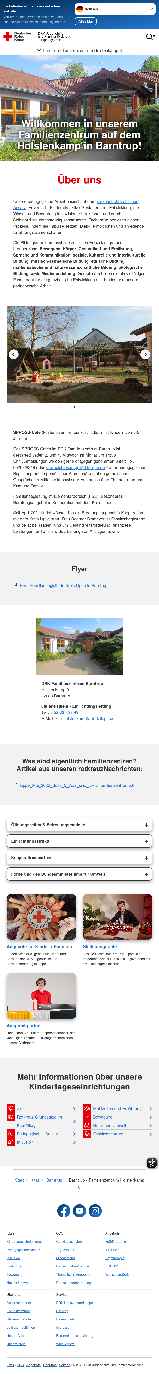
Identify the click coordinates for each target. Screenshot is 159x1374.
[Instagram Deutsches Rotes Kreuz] (95, 1210)
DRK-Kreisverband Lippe (74, 1302)
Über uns (50, 1364)
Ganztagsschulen (69, 1241)
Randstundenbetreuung (73, 1282)
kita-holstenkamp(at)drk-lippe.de (75, 467)
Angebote (33, 1364)
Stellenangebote (100, 946)
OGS (20, 1364)
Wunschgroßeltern (118, 1274)
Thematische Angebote (73, 1274)
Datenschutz (65, 1319)
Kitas (10, 1364)
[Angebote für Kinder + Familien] (41, 917)
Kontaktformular (18, 1310)
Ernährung (14, 1266)
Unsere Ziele (16, 1343)
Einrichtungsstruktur (31, 841)
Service (64, 1364)
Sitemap (62, 1310)
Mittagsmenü (65, 1258)
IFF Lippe (112, 1249)
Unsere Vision (17, 1335)
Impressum (64, 1327)
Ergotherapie (114, 1258)
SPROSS (112, 1266)
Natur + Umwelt (18, 1282)
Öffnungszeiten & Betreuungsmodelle (48, 824)
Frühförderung (115, 1241)
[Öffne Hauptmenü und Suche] (151, 37)
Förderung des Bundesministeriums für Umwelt (58, 874)
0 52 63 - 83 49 (64, 712)
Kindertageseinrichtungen (26, 1241)
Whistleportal (65, 1343)
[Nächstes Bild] (14, 354)
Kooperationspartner (31, 857)
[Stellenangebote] (117, 917)
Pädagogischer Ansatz (23, 1249)
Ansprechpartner (24, 1025)
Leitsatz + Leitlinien (21, 1327)
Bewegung (15, 1274)
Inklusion (13, 1258)
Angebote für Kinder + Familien (39, 946)
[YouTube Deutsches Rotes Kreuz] (79, 1210)
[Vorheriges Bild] (145, 354)
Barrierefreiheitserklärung (74, 1335)
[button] (74, 407)
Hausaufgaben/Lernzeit (73, 1266)
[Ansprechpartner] (41, 996)
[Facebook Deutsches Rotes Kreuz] (63, 1210)
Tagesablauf (65, 1249)
